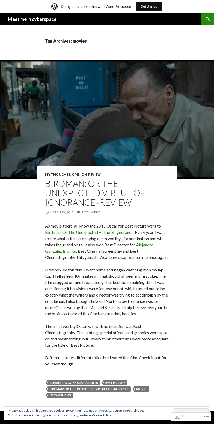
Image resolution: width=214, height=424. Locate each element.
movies (141, 389)
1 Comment (90, 212)
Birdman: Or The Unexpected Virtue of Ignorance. (89, 389)
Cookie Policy (101, 415)
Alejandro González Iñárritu (74, 382)
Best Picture (115, 382)
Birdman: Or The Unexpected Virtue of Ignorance (89, 232)
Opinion (79, 174)
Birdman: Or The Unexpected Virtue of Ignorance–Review (95, 192)
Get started (149, 6)
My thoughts (57, 174)
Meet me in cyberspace (32, 19)
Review (94, 174)
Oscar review (60, 395)
